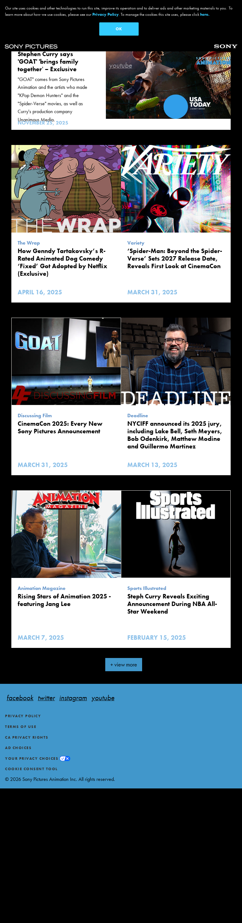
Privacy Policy (23, 715)
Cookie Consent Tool (31, 768)
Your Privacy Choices (31, 758)
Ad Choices (18, 747)
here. (205, 14)
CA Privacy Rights (27, 737)
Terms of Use (20, 726)
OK (119, 29)
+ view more (123, 664)
